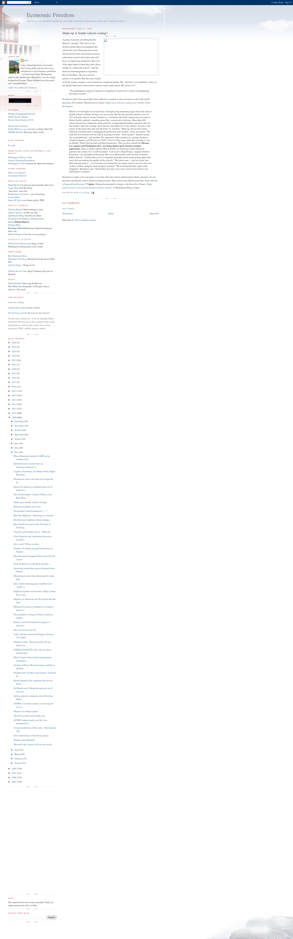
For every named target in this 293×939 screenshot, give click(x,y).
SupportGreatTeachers (74, 184)
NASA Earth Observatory (19, 243)
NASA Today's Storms (18, 116)
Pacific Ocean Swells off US (20, 119)
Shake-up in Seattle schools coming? (30, 502)
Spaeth (11, 221)
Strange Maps (14, 224)
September (19, 434)
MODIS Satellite (15, 132)
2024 (14, 351)
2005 (14, 781)
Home (111, 213)
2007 (14, 772)
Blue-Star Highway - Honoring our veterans (33, 515)
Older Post (154, 213)
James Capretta (15, 212)
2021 (14, 364)
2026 (14, 342)
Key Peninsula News (17, 255)
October (18, 430)
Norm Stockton (15, 283)
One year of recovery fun (25, 629)
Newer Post (67, 213)
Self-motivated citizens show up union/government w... (28, 465)
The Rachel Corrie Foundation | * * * (31, 511)
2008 (14, 768)
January (18, 762)
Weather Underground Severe (21, 113)
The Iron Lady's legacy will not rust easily (33, 744)
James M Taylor (15, 200)
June (16, 447)
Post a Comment (68, 208)
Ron (26, 60)
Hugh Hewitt (14, 184)
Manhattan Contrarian (18, 194)
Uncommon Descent (17, 175)
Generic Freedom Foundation (21, 160)
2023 (14, 355)
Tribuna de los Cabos (17, 271)
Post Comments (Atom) (85, 219)
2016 (14, 386)
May (16, 452)
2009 (14, 417)
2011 (14, 408)
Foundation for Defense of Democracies (26, 218)
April (17, 749)
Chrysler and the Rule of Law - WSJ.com (32, 531)
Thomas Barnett (15, 209)
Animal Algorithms (17, 307)
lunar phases (20, 101)
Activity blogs (14, 264)
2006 (14, 777)
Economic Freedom (50, 15)
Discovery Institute (17, 172)
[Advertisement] (21, 840)
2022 (14, 360)
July (16, 443)
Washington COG (16, 163)
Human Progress (15, 234)
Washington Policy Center (20, 157)
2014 (14, 395)
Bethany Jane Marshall (24, 739)
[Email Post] (93, 192)
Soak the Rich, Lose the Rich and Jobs (31, 563)
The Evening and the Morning (22, 312)
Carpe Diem (13, 187)
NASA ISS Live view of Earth (21, 129)
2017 (14, 382)
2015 (14, 390)
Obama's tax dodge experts (26, 711)
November (19, 425)
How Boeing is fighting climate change (31, 519)
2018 (14, 377)
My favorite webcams (18, 125)
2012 (14, 404)
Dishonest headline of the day (27, 506)
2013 (14, 399)
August (18, 438)
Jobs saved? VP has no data (26, 544)
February (18, 758)
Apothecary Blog (16, 215)
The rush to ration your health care (29, 715)
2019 (14, 373)
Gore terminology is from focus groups (31, 735)
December (19, 421)
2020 (14, 368)
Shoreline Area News (17, 258)
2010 (14, 412)
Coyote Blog (14, 197)
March (17, 754)
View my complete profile (22, 88)
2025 (14, 346)
